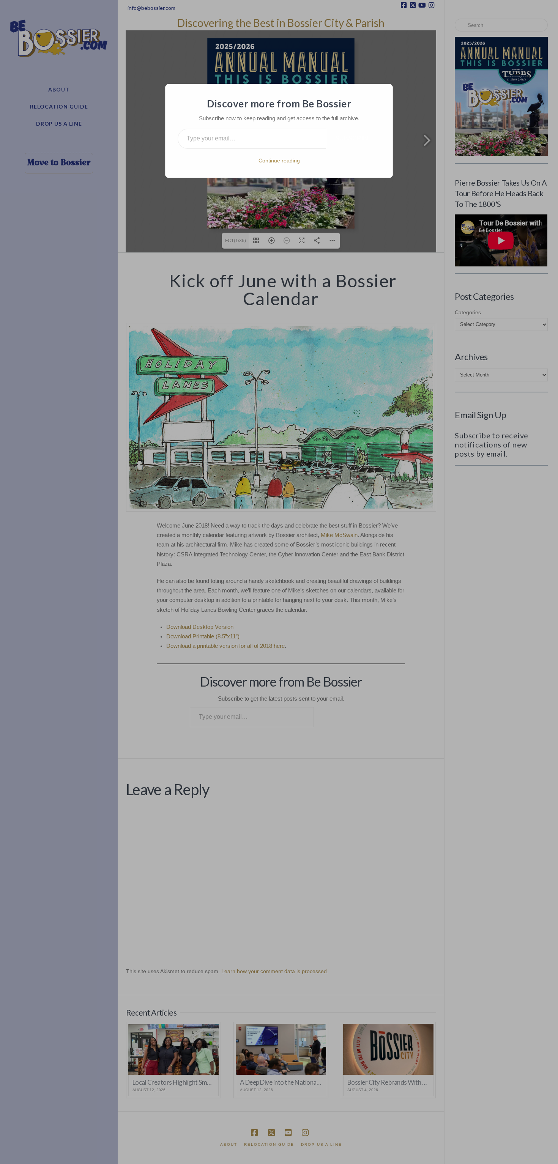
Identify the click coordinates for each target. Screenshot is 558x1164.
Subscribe (353, 138)
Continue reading (279, 161)
